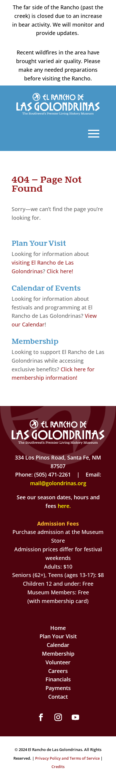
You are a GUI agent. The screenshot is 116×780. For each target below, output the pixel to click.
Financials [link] (58, 679)
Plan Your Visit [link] (58, 636)
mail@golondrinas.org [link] (58, 483)
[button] (40, 717)
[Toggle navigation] (94, 134)
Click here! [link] (60, 271)
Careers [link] (58, 670)
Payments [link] (58, 688)
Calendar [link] (58, 644)
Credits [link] (58, 766)
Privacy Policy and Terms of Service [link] (67, 758)
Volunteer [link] (58, 662)
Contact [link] (58, 696)
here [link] (63, 505)
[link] (58, 113)
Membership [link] (58, 653)
